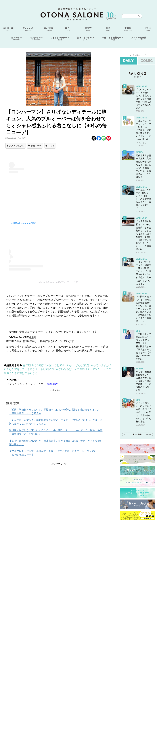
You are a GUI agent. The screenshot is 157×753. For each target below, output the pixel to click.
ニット (51, 145)
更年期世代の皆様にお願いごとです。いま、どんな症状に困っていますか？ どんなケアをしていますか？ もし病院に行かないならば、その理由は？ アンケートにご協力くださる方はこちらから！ (59, 369)
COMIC (146, 61)
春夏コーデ (36, 145)
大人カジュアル (16, 145)
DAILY (128, 61)
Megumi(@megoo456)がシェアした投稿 (58, 282)
